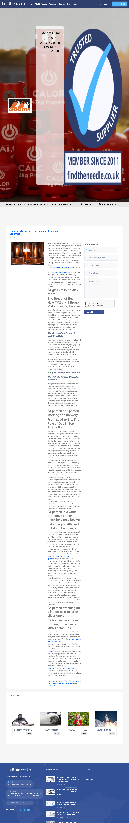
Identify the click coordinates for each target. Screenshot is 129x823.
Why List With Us (41, 4)
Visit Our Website (111, 204)
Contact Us (76, 4)
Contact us (51, 668)
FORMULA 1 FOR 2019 (50, 730)
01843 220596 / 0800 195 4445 (50, 42)
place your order (67, 668)
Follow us (89, 780)
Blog (68, 4)
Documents (65, 204)
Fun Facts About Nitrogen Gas (80, 730)
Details (29, 733)
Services (44, 204)
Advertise (52, 4)
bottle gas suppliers (63, 267)
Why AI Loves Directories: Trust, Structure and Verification (68, 813)
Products (19, 204)
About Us (61, 4)
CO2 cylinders (56, 556)
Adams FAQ (32, 204)
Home (30, 4)
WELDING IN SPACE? (104, 730)
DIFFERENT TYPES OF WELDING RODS (28, 730)
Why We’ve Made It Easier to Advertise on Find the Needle (67, 803)
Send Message (92, 312)
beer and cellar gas (61, 272)
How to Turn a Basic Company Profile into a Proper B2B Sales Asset (68, 792)
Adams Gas (51, 33)
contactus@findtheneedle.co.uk (19, 784)
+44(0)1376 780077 (23, 803)
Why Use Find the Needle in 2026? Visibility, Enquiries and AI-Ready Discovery (68, 779)
